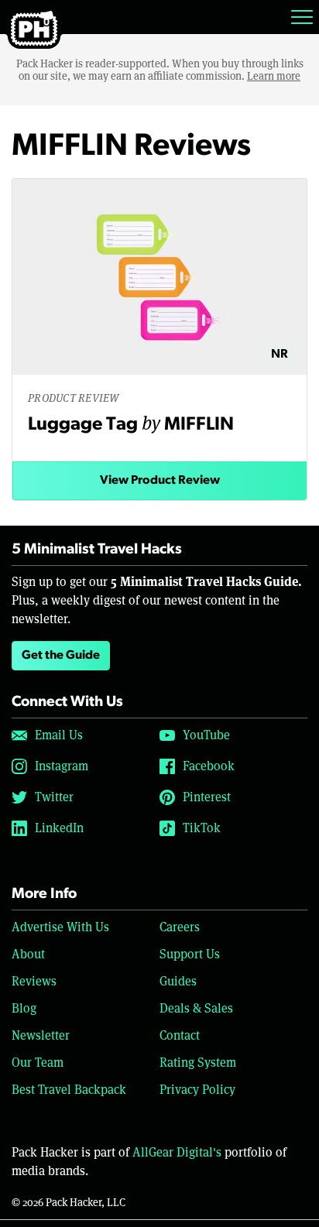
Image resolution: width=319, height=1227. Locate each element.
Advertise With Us (60, 927)
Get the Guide (61, 655)
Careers (180, 927)
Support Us (190, 954)
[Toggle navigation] (302, 17)
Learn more (273, 76)
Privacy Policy (197, 1089)
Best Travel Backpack (69, 1089)
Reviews (34, 981)
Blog (24, 1008)
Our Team (37, 1062)
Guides (178, 981)
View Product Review (160, 481)
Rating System (198, 1062)
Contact (180, 1035)
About (28, 954)
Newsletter (41, 1035)
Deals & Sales (196, 1008)
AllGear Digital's (176, 1152)
